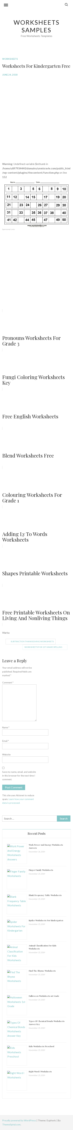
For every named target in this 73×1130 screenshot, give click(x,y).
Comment (7, 682)
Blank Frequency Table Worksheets (45, 895)
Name (5, 727)
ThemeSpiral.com (11, 1124)
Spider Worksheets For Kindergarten (46, 920)
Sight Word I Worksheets (40, 1071)
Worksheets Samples (37, 26)
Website (6, 754)
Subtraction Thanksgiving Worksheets (32, 641)
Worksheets (10, 59)
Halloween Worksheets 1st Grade (44, 996)
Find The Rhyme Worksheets (42, 970)
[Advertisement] (36, 116)
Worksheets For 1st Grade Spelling (43, 647)
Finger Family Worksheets (41, 870)
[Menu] (6, 5)
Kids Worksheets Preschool (41, 1046)
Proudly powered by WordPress (19, 1120)
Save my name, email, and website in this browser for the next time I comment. (19, 776)
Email (5, 741)
